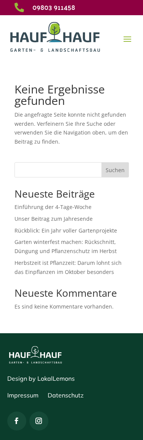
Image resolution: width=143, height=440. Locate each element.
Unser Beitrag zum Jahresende (53, 218)
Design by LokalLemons (41, 378)
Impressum (23, 395)
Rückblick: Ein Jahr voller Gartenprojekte (65, 230)
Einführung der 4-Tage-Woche (53, 207)
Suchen (115, 170)
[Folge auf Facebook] (16, 421)
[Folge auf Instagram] (38, 421)
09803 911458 (53, 7)
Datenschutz (66, 395)
